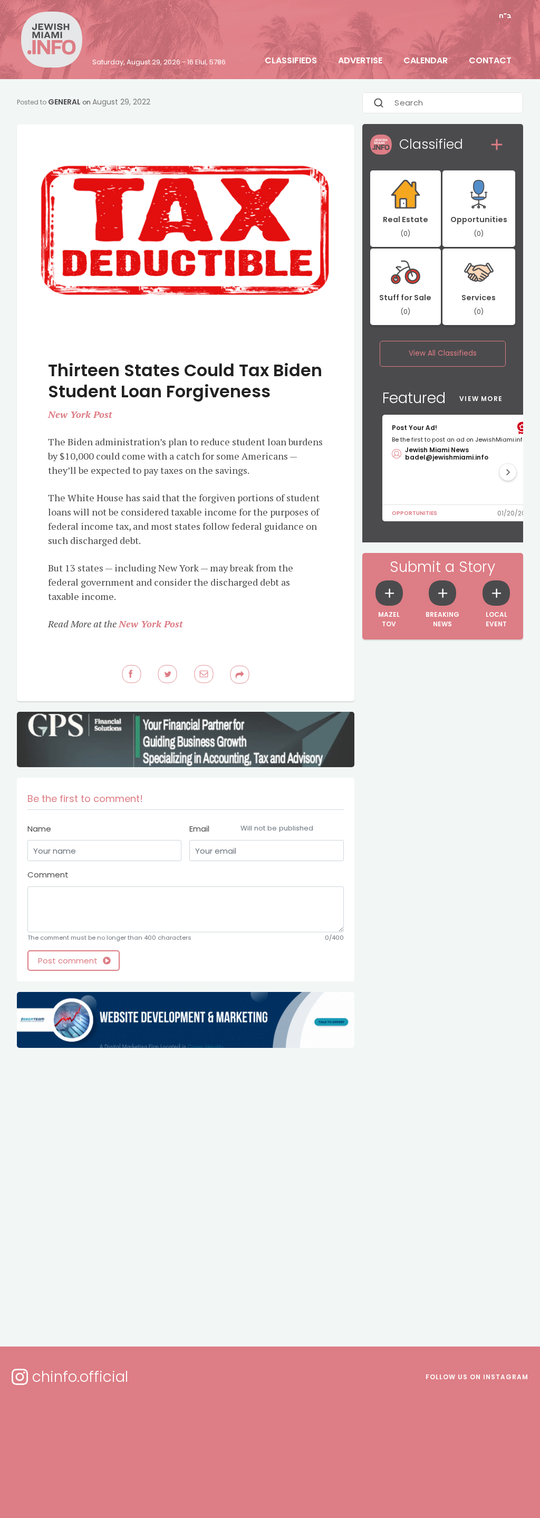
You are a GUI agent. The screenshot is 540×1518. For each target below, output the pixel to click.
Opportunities (414, 513)
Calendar (425, 60)
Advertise (360, 60)
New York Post (80, 414)
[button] (508, 472)
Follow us (477, 1376)
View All (443, 353)
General (64, 102)
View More (481, 398)
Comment (48, 874)
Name (39, 828)
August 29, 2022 (121, 102)
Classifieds (291, 60)
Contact (490, 60)
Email (251, 828)
